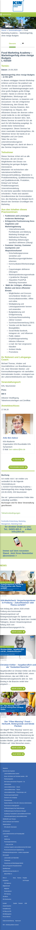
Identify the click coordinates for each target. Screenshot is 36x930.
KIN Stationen (7, 883)
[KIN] (18, 6)
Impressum (18, 920)
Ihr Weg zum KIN (7, 911)
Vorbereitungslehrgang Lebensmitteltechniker (15, 816)
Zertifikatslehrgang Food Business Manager (15, 811)
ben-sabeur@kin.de (17, 449)
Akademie (5, 768)
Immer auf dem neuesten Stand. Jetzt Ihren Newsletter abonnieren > (18, 553)
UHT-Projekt (26, 880)
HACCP (6, 836)
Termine (19, 878)
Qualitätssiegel (6, 868)
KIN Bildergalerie (7, 914)
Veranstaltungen (15, 30)
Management (5, 524)
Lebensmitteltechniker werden (11, 773)
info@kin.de (18, 531)
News (14, 878)
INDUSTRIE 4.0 (8, 873)
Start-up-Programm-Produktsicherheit (12, 865)
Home (3, 30)
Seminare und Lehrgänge (10, 797)
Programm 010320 (17, 467)
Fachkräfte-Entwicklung (9, 521)
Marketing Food (16, 524)
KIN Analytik (6, 855)
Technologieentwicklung (10, 841)
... (21, 43)
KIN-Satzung (7, 894)
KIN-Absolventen (7, 899)
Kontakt (5, 903)
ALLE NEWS (17, 754)
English (15, 903)
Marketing (22, 521)
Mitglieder (6, 888)
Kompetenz (5, 880)
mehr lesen (17, 632)
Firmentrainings (8, 800)
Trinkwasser (7, 860)
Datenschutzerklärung (8, 920)
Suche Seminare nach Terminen (11, 821)
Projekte (25, 878)
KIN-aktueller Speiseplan (10, 827)
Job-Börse (5, 896)
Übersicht (12, 43)
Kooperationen (8, 891)
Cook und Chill (9, 844)
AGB (26, 903)
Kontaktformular (7, 908)
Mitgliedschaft (6, 886)
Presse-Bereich (7, 916)
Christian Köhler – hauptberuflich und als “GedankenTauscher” (18, 666)
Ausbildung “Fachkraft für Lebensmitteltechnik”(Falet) (17, 813)
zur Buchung (17, 459)
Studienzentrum (7, 824)
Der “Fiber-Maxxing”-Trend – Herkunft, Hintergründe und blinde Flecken (18, 723)
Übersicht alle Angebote (9, 771)
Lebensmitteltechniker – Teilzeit (12, 789)
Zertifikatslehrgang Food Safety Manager (14, 808)
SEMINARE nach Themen (9, 819)
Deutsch (20, 903)
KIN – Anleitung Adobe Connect (11, 924)
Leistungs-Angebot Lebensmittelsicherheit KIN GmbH (17, 847)
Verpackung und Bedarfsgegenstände (13, 863)
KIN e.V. (5, 878)
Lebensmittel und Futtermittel (11, 858)
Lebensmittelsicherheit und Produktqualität (13, 833)
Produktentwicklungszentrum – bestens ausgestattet (16, 852)
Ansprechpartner (7, 906)
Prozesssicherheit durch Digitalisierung (14, 849)
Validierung (7, 839)
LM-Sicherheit (6, 831)
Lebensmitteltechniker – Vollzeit (12, 787)
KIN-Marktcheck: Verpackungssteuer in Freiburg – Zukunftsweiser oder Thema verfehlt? (18, 602)
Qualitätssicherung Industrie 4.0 (11, 871)
